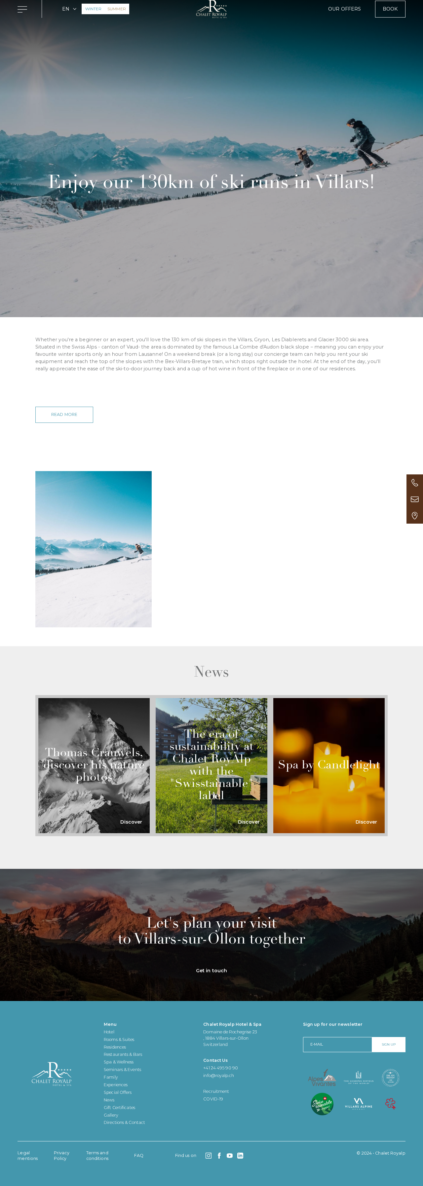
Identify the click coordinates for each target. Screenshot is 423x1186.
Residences (115, 1047)
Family (111, 1077)
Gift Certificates (119, 1107)
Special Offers (118, 1092)
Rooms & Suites (119, 1039)
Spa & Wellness (119, 1061)
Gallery (111, 1115)
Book (390, 9)
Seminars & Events (122, 1069)
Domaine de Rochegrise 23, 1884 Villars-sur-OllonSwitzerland (230, 1038)
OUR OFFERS (344, 9)
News (109, 1099)
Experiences (116, 1084)
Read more (64, 414)
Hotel (109, 1031)
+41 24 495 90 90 (220, 1067)
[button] (69, 9)
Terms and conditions (97, 1155)
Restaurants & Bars (123, 1054)
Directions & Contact (124, 1122)
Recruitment (216, 1091)
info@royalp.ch (218, 1075)
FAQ (138, 1155)
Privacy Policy (61, 1155)
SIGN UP (389, 1044)
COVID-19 (213, 1098)
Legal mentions (28, 1155)
